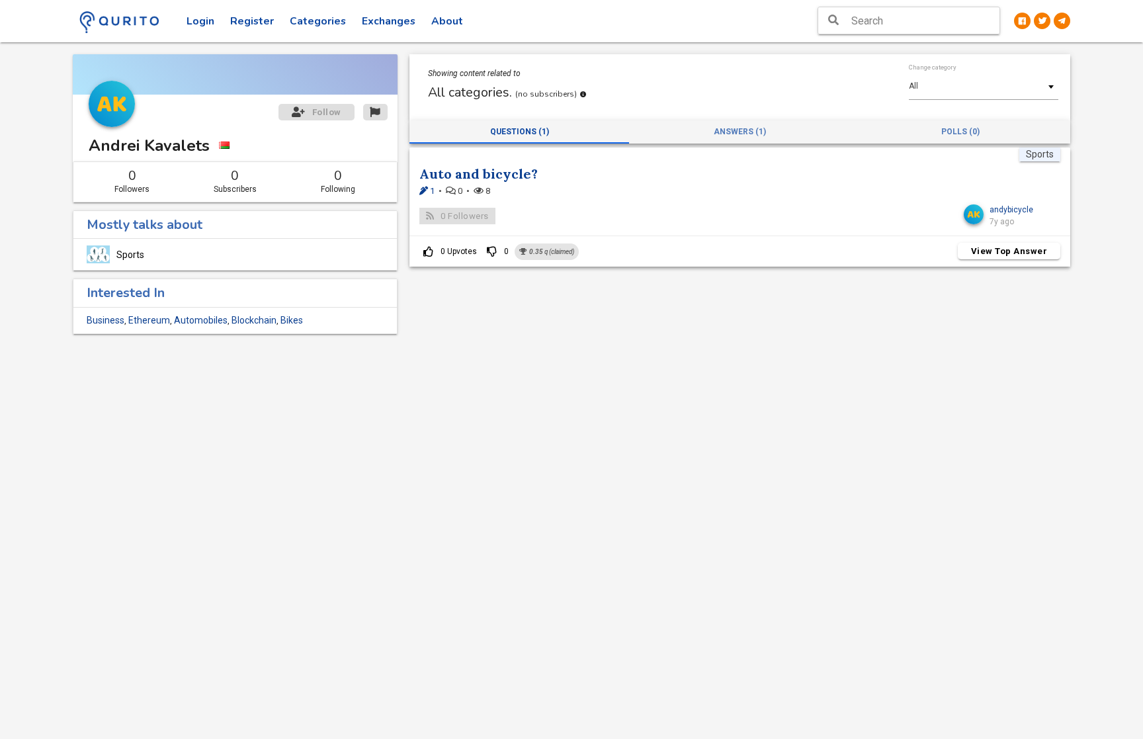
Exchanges (388, 21)
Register (252, 21)
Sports (130, 254)
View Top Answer (1009, 251)
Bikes (291, 320)
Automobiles (201, 320)
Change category (932, 67)
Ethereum (149, 320)
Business (105, 320)
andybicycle (1011, 209)
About (447, 21)
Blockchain (254, 320)
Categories (318, 21)
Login (200, 21)
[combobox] (983, 86)
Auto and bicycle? (478, 173)
